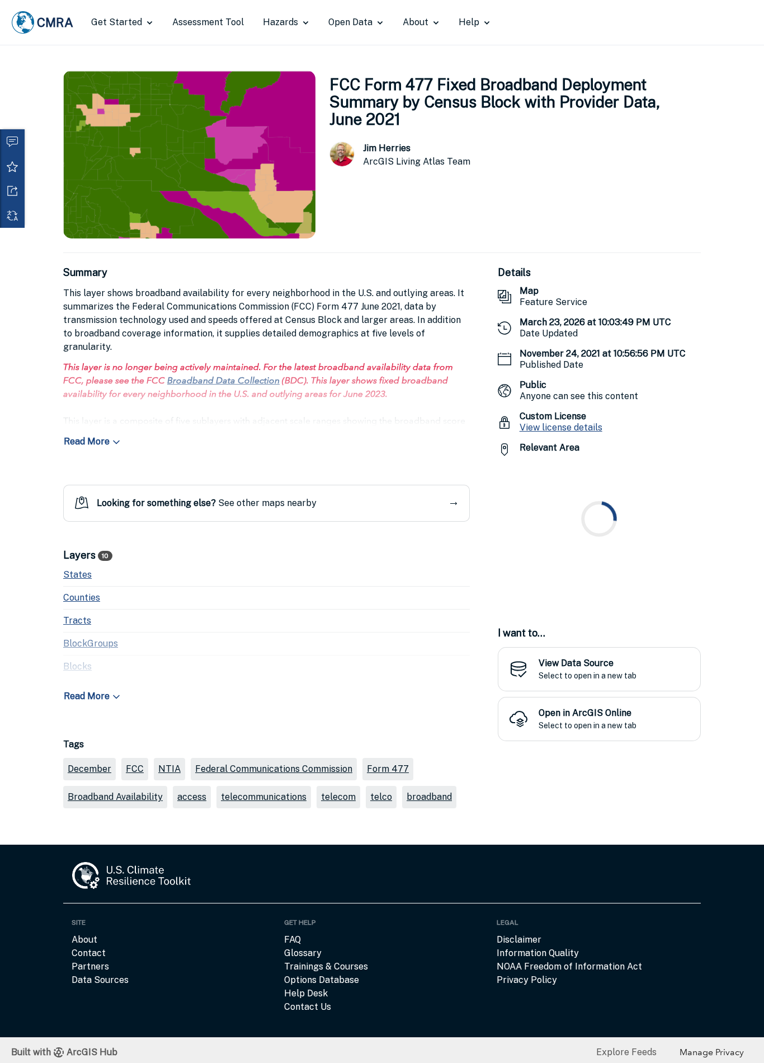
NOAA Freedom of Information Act (569, 966)
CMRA (55, 22)
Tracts (77, 620)
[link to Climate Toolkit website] (132, 881)
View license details (561, 427)
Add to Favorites (12, 166)
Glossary (303, 953)
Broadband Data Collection (223, 380)
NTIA (169, 769)
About (84, 939)
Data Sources (100, 980)
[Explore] (599, 535)
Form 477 (388, 769)
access (191, 797)
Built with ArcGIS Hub (64, 1052)
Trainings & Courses (326, 966)
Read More (87, 441)
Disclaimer (519, 939)
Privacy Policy (527, 980)
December (89, 769)
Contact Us (307, 1006)
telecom (338, 797)
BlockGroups (90, 643)
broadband (429, 797)
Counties (81, 597)
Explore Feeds (626, 1052)
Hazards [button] (280, 22)
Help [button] (469, 22)
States (77, 574)
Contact (89, 953)
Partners (90, 966)
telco (381, 797)
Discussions (12, 141)
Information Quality (538, 953)
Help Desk (306, 993)
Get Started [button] (116, 22)
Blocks (77, 666)
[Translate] (12, 215)
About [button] (415, 22)
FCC (135, 769)
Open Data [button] (350, 22)
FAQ (292, 939)
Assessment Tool (208, 22)
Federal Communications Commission (273, 769)
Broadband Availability (115, 797)
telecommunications (263, 797)
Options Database (321, 980)
